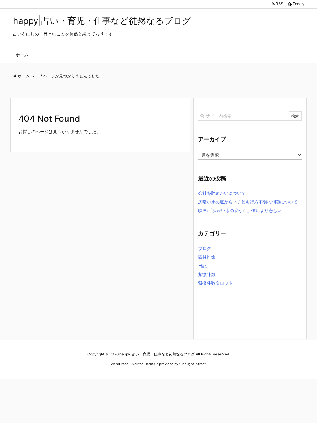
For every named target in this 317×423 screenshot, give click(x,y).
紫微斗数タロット (215, 283)
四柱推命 (206, 256)
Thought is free (192, 364)
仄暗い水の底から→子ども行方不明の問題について (247, 201)
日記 (202, 265)
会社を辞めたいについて (222, 193)
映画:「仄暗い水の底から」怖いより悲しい (240, 210)
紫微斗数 (206, 274)
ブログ (204, 248)
